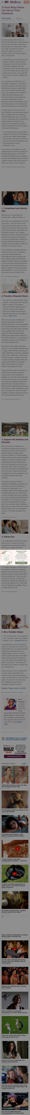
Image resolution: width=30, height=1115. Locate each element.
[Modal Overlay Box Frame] (15, 557)
